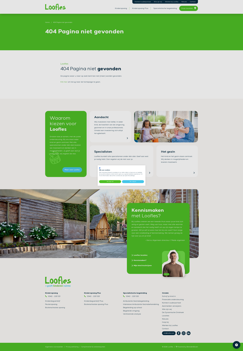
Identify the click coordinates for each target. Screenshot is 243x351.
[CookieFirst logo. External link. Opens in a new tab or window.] (100, 168)
